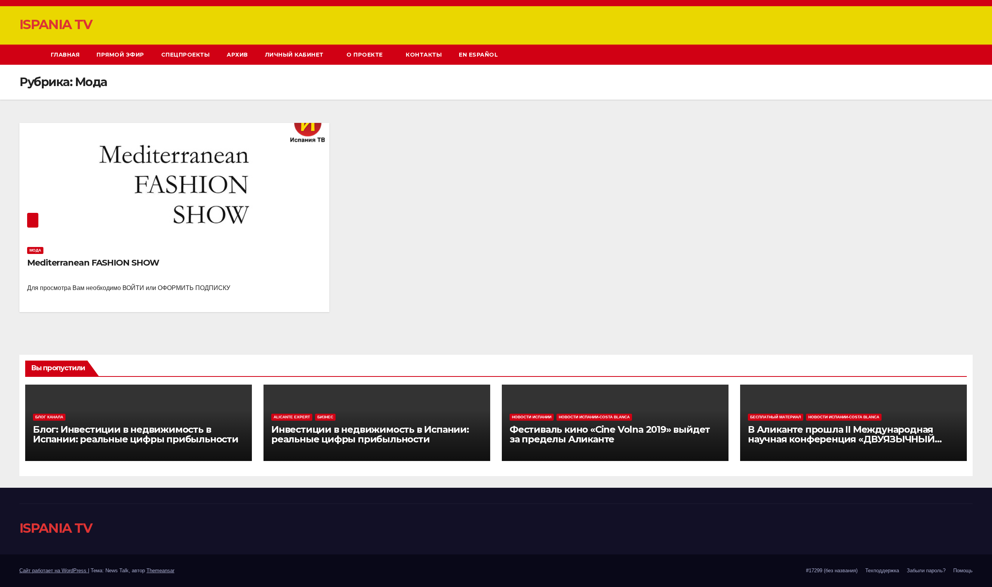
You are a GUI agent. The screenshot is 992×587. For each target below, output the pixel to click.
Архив (237, 54)
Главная (65, 54)
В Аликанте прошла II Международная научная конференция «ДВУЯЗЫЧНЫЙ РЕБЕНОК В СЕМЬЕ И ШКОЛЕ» (841, 439)
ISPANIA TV (55, 24)
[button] (952, 54)
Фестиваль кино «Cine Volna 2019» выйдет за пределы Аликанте (610, 434)
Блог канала (49, 417)
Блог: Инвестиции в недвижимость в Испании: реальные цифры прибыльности (135, 434)
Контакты (424, 54)
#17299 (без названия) (832, 570)
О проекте (365, 54)
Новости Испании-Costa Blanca (594, 417)
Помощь (963, 570)
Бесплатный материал (775, 417)
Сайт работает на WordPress (53, 570)
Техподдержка (882, 570)
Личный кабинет (295, 54)
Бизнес (325, 417)
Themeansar (160, 570)
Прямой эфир (120, 54)
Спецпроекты (185, 54)
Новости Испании (531, 417)
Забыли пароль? (926, 570)
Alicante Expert (292, 417)
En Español (478, 54)
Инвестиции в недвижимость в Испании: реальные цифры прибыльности (370, 434)
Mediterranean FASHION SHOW (93, 262)
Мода (35, 250)
